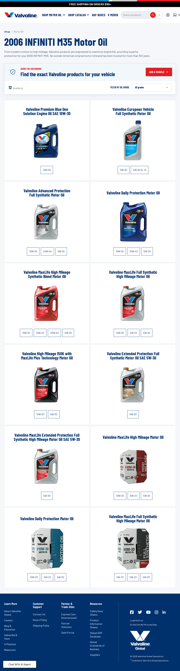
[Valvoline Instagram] (156, 612)
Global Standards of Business (97, 646)
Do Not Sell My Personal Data (143, 624)
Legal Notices (136, 620)
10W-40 (134, 251)
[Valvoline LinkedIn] (164, 612)
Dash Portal (67, 632)
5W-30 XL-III (139, 169)
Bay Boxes (98, 15)
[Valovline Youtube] (148, 612)
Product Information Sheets (96, 624)
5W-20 (133, 332)
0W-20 (120, 577)
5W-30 (123, 169)
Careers (8, 620)
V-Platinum (10, 644)
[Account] (168, 15)
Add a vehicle (156, 72)
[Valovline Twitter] (140, 612)
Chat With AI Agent (20, 664)
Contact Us (39, 614)
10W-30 (47, 169)
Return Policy (40, 619)
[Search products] (153, 15)
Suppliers (95, 654)
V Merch (113, 15)
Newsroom (10, 649)
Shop (7, 31)
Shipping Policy (41, 625)
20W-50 (47, 251)
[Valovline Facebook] (132, 612)
